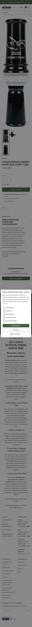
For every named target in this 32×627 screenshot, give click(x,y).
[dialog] (16, 313)
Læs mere (5, 303)
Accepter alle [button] (16, 325)
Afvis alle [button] (16, 330)
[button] (16, 334)
